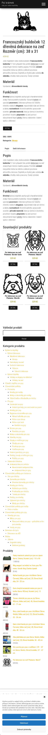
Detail (7, 128)
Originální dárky (15, 542)
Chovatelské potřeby (13, 386)
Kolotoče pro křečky (19, 488)
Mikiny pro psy (15, 518)
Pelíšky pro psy (18, 458)
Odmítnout (24, 723)
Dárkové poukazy (18, 545)
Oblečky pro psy (13, 515)
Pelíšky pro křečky (16, 497)
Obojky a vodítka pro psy (19, 440)
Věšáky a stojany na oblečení (21, 377)
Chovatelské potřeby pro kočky (16, 506)
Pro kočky (11, 389)
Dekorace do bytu (11, 530)
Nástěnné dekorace (17, 356)
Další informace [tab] (19, 148)
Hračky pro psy (15, 410)
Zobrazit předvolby (24, 729)
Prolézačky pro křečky (20, 491)
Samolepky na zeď (17, 362)
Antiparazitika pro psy (23, 470)
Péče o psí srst (18, 422)
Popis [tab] (7, 148)
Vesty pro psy (15, 527)
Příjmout (24, 717)
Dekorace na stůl (14, 533)
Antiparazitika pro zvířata (19, 464)
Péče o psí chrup (18, 419)
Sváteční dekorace (17, 365)
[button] (44, 697)
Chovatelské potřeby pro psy (16, 512)
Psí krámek (8, 2)
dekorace (34, 64)
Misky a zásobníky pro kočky (20, 395)
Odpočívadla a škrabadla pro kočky (23, 398)
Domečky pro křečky (17, 479)
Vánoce (15, 368)
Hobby (7, 536)
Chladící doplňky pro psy (14, 383)
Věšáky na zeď (17, 380)
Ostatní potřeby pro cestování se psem (27, 407)
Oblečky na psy (15, 437)
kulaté (35, 100)
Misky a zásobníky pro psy (19, 434)
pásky (19, 118)
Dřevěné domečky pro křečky (23, 482)
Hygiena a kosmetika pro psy (21, 413)
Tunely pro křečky (18, 494)
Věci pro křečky (13, 476)
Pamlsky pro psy (18, 431)
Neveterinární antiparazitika (22, 467)
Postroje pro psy (18, 446)
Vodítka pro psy (18, 449)
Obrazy (14, 140)
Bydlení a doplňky (11, 350)
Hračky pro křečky (16, 485)
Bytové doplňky (13, 374)
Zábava (10, 539)
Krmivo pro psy (15, 428)
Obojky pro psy (17, 443)
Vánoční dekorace (21, 371)
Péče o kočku (13, 509)
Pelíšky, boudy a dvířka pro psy (21, 455)
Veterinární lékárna (15, 461)
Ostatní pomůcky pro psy (19, 452)
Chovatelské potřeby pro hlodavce (18, 473)
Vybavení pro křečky (17, 500)
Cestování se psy (16, 404)
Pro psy (10, 401)
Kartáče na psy (20, 425)
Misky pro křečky (18, 503)
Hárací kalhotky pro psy (21, 416)
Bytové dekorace (14, 353)
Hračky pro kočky (16, 392)
